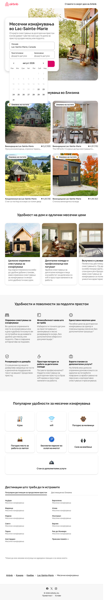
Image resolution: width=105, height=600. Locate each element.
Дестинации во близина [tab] (61, 492)
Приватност (47, 595)
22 (39, 89)
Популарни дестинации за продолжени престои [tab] (26, 492)
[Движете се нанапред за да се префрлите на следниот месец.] (43, 63)
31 (13, 100)
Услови (58, 595)
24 (14, 94)
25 (19, 94)
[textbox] (20, 55)
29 (39, 94)
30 (44, 94)
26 (24, 94)
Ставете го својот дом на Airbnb (80, 4)
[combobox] (32, 46)
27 (29, 94)
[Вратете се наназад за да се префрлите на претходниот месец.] (14, 63)
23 (44, 89)
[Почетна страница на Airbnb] (11, 4)
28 (34, 94)
